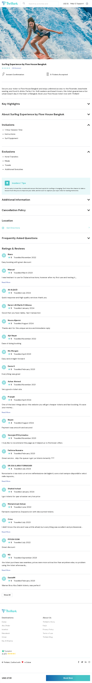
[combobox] (37, 3)
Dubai (4, 622)
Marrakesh (6, 633)
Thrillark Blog (48, 637)
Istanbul (5, 629)
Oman (4, 637)
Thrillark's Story (49, 622)
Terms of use (48, 633)
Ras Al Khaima (7, 641)
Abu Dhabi (6, 625)
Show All (7, 595)
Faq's (45, 625)
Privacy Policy (48, 629)
